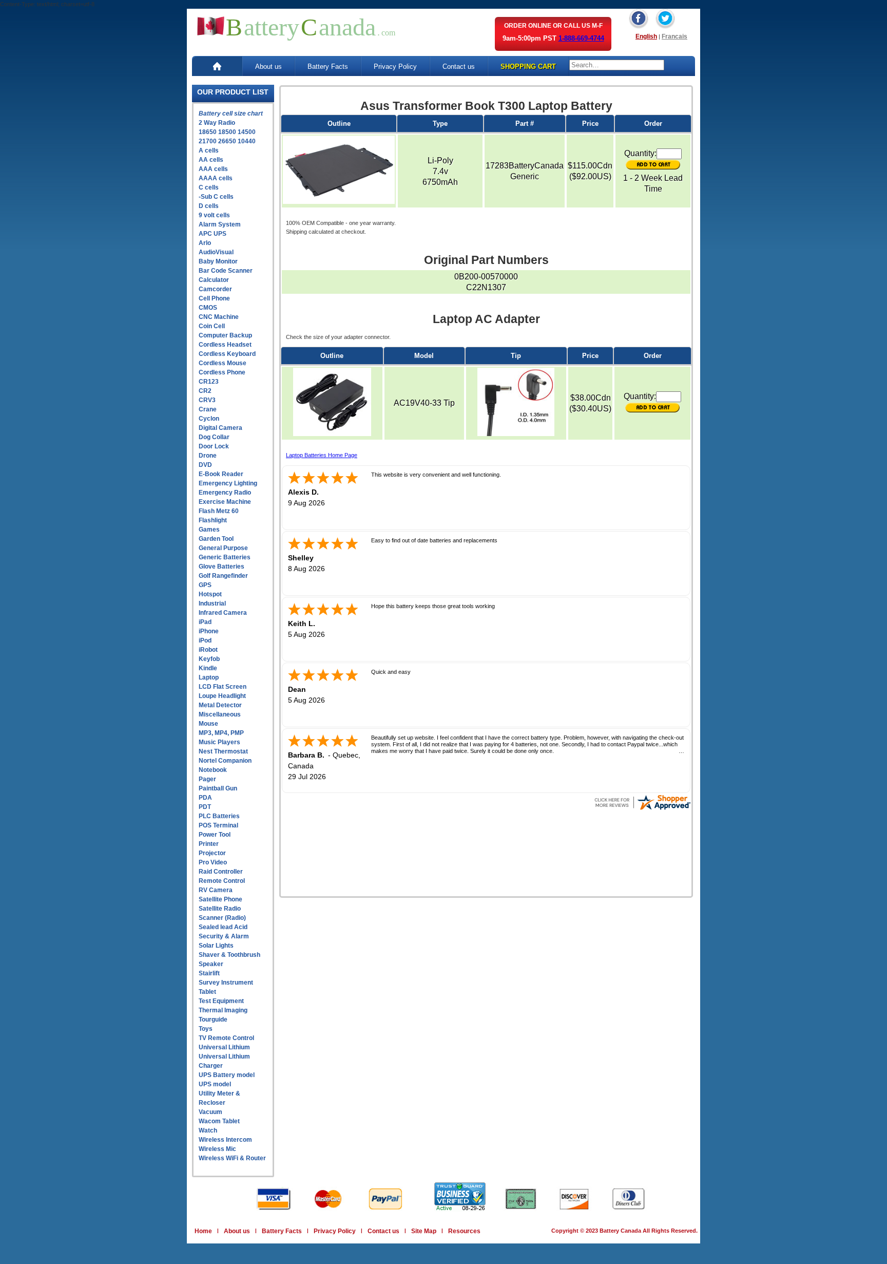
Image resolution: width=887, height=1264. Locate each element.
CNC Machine (219, 316)
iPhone (209, 631)
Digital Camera (220, 427)
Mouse (208, 723)
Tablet (207, 991)
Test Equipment (221, 1001)
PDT (205, 806)
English (646, 36)
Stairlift (209, 973)
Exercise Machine (225, 501)
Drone (208, 455)
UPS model (215, 1084)
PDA (205, 797)
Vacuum (210, 1112)
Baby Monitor (218, 261)
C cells (209, 187)
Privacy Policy (395, 66)
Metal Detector (220, 705)
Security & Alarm (224, 936)
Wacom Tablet (219, 1121)
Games (209, 529)
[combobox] (616, 65)
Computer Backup (225, 335)
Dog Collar (214, 437)
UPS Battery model (227, 1075)
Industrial (212, 603)
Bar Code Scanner (226, 270)
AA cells (211, 159)
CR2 (205, 390)
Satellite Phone (220, 899)
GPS (205, 585)
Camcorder (215, 289)
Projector (212, 853)
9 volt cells (214, 215)
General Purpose (223, 548)
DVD (205, 464)
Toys (206, 1028)
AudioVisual (216, 252)
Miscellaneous (220, 714)
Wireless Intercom (225, 1139)
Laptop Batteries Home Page (321, 455)
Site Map (423, 1231)
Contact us (458, 66)
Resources (464, 1231)
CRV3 (207, 400)
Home (203, 1231)
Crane (208, 409)
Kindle (208, 668)
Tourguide (213, 1019)
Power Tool (214, 834)
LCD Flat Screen (222, 686)
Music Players (219, 742)
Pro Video (213, 862)
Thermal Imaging (223, 1010)
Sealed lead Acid (223, 927)
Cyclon (209, 418)
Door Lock (214, 446)
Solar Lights (216, 945)
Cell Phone (214, 298)
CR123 (209, 381)
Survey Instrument (226, 982)
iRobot (208, 649)
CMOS (208, 307)
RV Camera (216, 890)
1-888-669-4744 (581, 38)
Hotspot (210, 594)
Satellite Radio (220, 908)
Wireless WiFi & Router (232, 1158)
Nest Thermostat (223, 751)
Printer (209, 843)
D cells (209, 206)
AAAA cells (216, 178)
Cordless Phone (222, 372)
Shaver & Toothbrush (229, 954)
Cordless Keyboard (227, 353)
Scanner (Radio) (222, 917)
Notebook (213, 770)
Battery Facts (327, 66)
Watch (208, 1130)
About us (268, 66)
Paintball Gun (218, 788)
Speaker (211, 964)
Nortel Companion (225, 760)
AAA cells (213, 169)
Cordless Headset (225, 344)
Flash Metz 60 (219, 511)
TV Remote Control (226, 1038)
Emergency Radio (225, 492)
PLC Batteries (219, 816)
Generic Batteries (224, 557)
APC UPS (212, 233)
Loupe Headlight (222, 696)
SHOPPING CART (528, 66)
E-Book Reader (221, 474)
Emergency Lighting (228, 483)
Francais (674, 36)
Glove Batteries (221, 566)
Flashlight (213, 520)
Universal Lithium (224, 1047)
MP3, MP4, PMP (221, 733)
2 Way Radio (217, 122)
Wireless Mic (217, 1149)
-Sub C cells (216, 196)
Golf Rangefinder (223, 575)
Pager (207, 779)
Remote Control (222, 880)
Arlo (205, 243)
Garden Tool (216, 538)
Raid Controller (221, 871)
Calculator (214, 280)
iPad (205, 622)
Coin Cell (212, 326)
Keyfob (209, 659)
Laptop (209, 677)
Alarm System (220, 224)
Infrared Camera (223, 612)
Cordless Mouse (222, 363)
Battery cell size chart (231, 113)
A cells (209, 150)
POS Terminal (218, 825)
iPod (205, 640)
